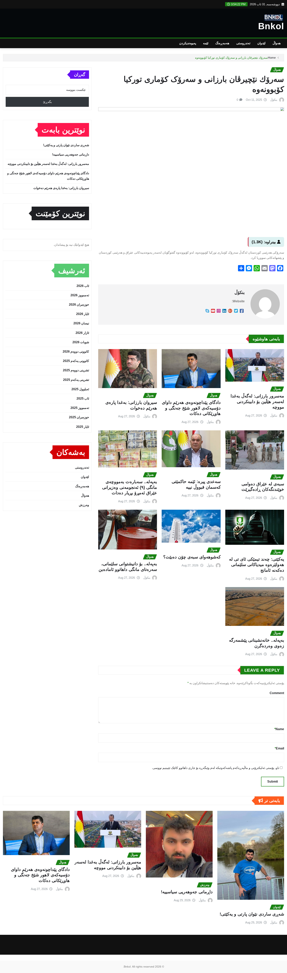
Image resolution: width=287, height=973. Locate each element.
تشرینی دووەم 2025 (76, 370)
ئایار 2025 (82, 426)
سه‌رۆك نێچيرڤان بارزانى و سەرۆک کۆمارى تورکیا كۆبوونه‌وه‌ (231, 57)
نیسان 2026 (81, 323)
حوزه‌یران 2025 (79, 417)
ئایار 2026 (82, 314)
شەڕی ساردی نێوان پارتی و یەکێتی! (66, 145)
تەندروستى (243, 43)
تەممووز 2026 (79, 295)
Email (279, 748)
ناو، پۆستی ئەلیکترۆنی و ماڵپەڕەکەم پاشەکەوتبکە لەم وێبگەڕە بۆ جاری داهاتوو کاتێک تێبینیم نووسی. (215, 768)
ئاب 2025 (83, 398)
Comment (277, 693)
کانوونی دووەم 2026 (76, 351)
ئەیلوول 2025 (80, 389)
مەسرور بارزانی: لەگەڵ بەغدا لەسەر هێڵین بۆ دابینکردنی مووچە (257, 402)
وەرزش (84, 505)
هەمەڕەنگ (222, 43)
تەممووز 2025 (79, 408)
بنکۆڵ (273, 99)
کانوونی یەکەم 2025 (76, 361)
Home (272, 57)
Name (279, 729)
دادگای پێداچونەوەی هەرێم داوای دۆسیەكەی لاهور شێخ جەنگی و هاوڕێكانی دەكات (191, 408)
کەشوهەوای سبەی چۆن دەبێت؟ (192, 557)
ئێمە (205, 43)
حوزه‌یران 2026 (79, 304)
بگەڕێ (47, 101)
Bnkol (271, 26)
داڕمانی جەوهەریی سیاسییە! (70, 154)
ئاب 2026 (83, 285)
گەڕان (79, 74)
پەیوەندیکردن (187, 43)
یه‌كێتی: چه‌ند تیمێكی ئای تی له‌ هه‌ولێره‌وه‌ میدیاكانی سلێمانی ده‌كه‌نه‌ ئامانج (256, 565)
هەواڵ (277, 43)
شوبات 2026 (80, 342)
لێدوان (261, 43)
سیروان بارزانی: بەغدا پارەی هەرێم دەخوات (61, 188)
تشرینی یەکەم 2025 (76, 379)
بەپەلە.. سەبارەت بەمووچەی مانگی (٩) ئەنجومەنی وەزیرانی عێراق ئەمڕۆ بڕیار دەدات (129, 487)
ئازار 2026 (82, 332)
